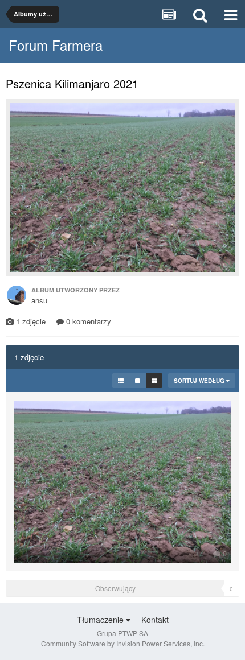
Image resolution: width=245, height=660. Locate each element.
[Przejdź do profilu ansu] (16, 295)
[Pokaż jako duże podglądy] (137, 380)
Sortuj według (200, 381)
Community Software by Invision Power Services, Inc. (123, 643)
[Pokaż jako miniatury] (154, 380)
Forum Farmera (56, 45)
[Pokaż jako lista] (120, 380)
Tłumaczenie (101, 619)
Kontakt (155, 619)
